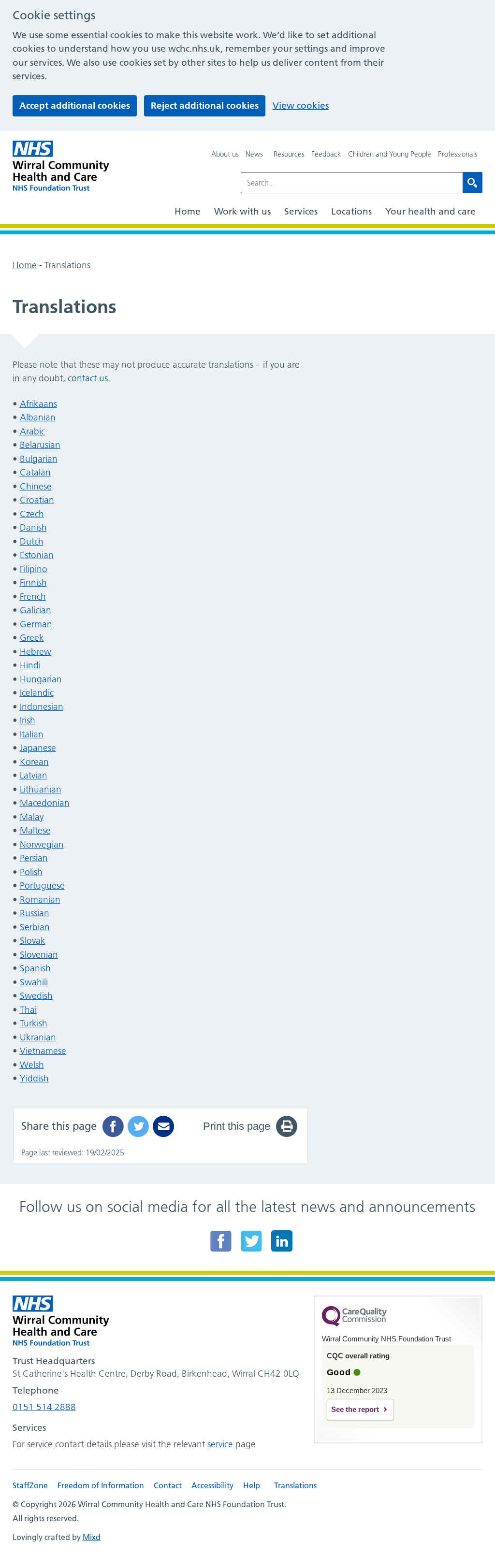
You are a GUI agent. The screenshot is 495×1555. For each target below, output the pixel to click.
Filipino (33, 569)
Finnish (33, 582)
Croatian (37, 499)
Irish (27, 720)
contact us (88, 378)
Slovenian (39, 954)
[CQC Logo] (354, 1324)
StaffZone (30, 1485)
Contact (168, 1485)
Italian (32, 734)
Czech (32, 513)
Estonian (37, 555)
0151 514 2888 (44, 1406)
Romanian (40, 899)
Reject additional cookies (205, 105)
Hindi (30, 665)
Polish (31, 872)
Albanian (38, 417)
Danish (33, 527)
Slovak (32, 940)
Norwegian (42, 844)
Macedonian (45, 802)
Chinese (36, 486)
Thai (28, 1009)
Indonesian (41, 706)
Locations (351, 211)
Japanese (38, 747)
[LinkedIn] (281, 1241)
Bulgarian (39, 458)
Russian (34, 913)
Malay (32, 816)
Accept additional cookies (74, 105)
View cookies (301, 105)
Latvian (33, 775)
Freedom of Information (101, 1485)
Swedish (36, 995)
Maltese (35, 830)
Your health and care (430, 211)
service (220, 1444)
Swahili (34, 982)
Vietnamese (43, 1050)
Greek (32, 637)
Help (251, 1485)
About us (225, 153)
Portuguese (42, 885)
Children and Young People (389, 153)
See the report (355, 1409)
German (36, 624)
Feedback (326, 153)
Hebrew (35, 651)
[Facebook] (221, 1241)
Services (301, 211)
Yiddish (34, 1078)
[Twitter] (251, 1241)
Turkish (33, 1023)
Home (188, 211)
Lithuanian (40, 789)
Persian (34, 858)
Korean (34, 761)
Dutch (32, 541)
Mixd (92, 1537)
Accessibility (212, 1485)
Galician (35, 610)
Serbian (35, 927)
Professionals (458, 153)
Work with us (242, 211)
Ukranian (38, 1037)
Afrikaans (38, 403)
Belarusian (40, 444)
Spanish (35, 968)
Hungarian (41, 679)
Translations (295, 1485)
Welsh (32, 1064)
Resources (289, 153)
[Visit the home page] (61, 166)
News (254, 153)
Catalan (35, 472)
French (33, 596)
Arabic (32, 431)
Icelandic (37, 692)
